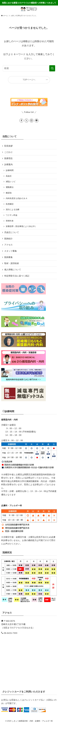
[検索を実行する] (52, 68)
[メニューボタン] (3, 9)
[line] (37, 120)
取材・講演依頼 (11, 263)
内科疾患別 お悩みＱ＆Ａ (17, 198)
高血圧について (11, 232)
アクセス (8, 245)
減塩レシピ (10, 182)
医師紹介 (8, 238)
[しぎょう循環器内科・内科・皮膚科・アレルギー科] (29, 9)
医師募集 (8, 257)
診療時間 (10, 170)
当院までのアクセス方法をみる (17, 627)
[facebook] (21, 120)
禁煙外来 (10, 221)
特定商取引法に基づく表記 (16, 276)
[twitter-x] (26, 120)
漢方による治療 (12, 210)
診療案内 (8, 164)
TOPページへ (29, 79)
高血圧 (9, 176)
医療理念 (8, 158)
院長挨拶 (8, 146)
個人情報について (12, 269)
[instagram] (31, 120)
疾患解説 (10, 204)
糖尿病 (9, 193)
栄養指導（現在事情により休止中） (21, 226)
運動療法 (10, 187)
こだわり (8, 152)
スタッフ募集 (10, 251)
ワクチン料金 (11, 215)
